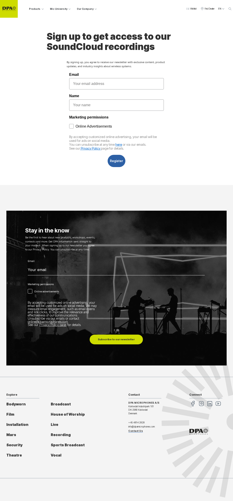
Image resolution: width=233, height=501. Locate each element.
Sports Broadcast (68, 445)
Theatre (14, 455)
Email (74, 75)
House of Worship (68, 414)
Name (74, 96)
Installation (17, 424)
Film (10, 414)
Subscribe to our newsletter (116, 339)
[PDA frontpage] (9, 9)
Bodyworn (16, 404)
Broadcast (61, 404)
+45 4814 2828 (136, 422)
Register (116, 161)
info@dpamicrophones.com (141, 426)
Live (54, 424)
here (118, 144)
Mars (11, 435)
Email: (31, 261)
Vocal (56, 455)
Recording (61, 435)
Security (14, 445)
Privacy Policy (90, 148)
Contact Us (135, 430)
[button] (191, 9)
